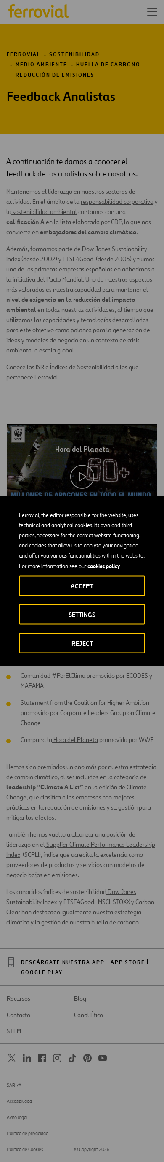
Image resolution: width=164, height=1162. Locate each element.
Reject (82, 643)
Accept (82, 585)
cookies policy (103, 565)
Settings (82, 614)
